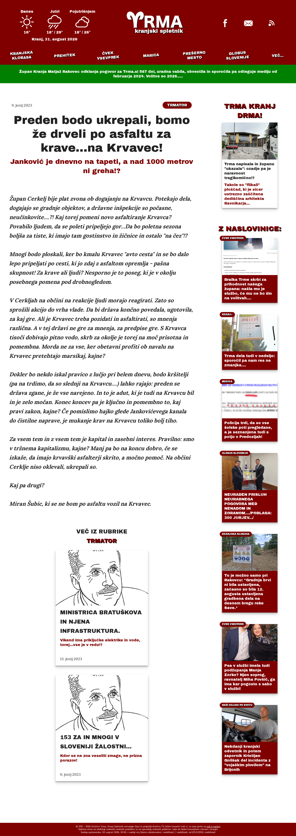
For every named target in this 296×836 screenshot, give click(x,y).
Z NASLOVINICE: (249, 228)
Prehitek (64, 55)
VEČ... (278, 56)
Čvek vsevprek (108, 55)
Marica (151, 55)
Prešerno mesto (194, 55)
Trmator (177, 105)
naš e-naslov (213, 826)
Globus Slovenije (237, 55)
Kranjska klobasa (21, 55)
